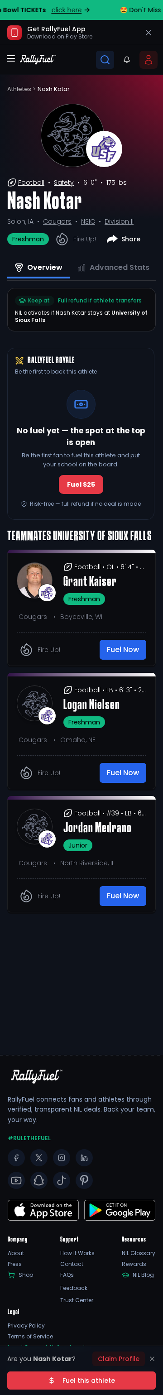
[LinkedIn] (84, 1157)
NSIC (88, 221)
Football (31, 182)
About (16, 1253)
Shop (26, 1275)
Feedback (73, 1288)
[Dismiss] (152, 1358)
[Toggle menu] (10, 58)
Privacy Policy (26, 1325)
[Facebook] (16, 1157)
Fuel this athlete (88, 1380)
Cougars (57, 221)
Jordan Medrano (97, 828)
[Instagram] (61, 1157)
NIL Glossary (138, 1253)
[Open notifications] (127, 60)
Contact (71, 1264)
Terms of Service (30, 1336)
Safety (64, 182)
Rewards (134, 1264)
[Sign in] (148, 60)
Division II (119, 221)
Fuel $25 (81, 484)
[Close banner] (148, 32)
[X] (39, 1157)
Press (15, 1264)
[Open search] (105, 60)
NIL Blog (143, 1275)
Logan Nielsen (91, 705)
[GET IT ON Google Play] (43, 1210)
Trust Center (76, 1300)
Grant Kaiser (90, 582)
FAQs (67, 1275)
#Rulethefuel (29, 1138)
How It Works (77, 1253)
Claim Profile (118, 1358)
